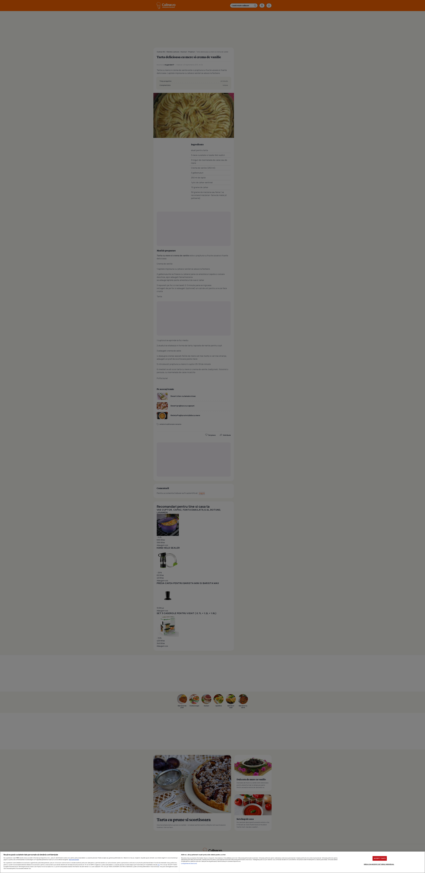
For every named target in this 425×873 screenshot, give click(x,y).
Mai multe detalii (74, 859)
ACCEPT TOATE (380, 858)
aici (159, 865)
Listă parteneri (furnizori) (189, 863)
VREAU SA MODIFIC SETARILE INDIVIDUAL (379, 864)
